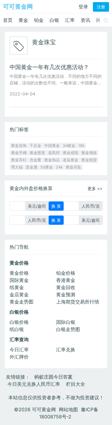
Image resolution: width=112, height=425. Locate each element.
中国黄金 (52, 145)
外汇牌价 (19, 357)
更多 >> (95, 188)
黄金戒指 (70, 153)
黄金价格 (19, 273)
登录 (83, 7)
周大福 (17, 167)
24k (59, 167)
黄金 (23, 20)
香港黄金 (65, 280)
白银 (54, 20)
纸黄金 (17, 287)
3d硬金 (69, 145)
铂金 (39, 20)
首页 (8, 20)
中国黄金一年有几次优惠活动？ (49, 67)
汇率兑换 (65, 350)
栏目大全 (75, 384)
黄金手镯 (19, 153)
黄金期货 (89, 160)
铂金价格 (65, 273)
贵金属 (31, 167)
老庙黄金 (70, 160)
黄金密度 (37, 153)
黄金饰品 (52, 160)
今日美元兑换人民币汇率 (33, 384)
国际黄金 (19, 280)
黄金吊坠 (73, 167)
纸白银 (17, 329)
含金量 (35, 160)
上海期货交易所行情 (77, 302)
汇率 (70, 20)
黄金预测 (65, 295)
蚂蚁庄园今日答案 (53, 377)
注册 (101, 6)
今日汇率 (19, 350)
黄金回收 (65, 287)
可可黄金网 (18, 6)
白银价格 (19, 322)
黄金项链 (89, 153)
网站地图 (68, 409)
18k (81, 145)
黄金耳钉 (19, 160)
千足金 (35, 145)
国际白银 (65, 322)
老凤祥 (54, 153)
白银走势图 (68, 329)
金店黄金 (19, 295)
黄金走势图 (21, 302)
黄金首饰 (19, 145)
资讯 (85, 20)
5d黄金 (46, 167)
